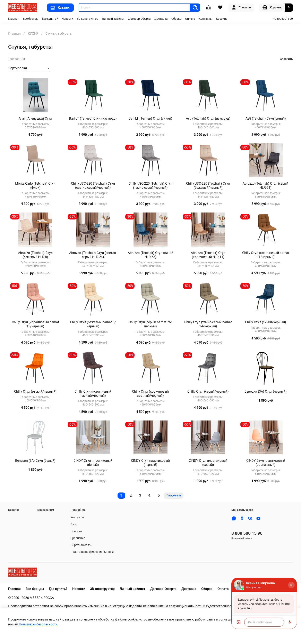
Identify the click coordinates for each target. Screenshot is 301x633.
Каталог (64, 7)
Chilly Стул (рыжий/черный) (35, 391)
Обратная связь (81, 545)
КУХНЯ (33, 33)
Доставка (161, 19)
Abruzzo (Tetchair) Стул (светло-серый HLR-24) (93, 255)
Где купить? (50, 19)
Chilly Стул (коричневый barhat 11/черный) (265, 255)
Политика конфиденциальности (92, 552)
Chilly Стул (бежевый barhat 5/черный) (93, 324)
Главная (13, 19)
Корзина (221, 19)
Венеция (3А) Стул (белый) (35, 461)
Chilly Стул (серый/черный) (208, 391)
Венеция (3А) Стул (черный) (265, 391)
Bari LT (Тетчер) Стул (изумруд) (93, 118)
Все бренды (30, 19)
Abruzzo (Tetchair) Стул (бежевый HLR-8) (35, 255)
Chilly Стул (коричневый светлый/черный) (150, 394)
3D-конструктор (87, 19)
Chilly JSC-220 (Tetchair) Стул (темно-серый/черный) (150, 186)
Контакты (205, 19)
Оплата (190, 19)
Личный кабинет (113, 19)
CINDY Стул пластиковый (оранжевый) (265, 463)
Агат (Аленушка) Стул (35, 118)
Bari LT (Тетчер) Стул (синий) (150, 118)
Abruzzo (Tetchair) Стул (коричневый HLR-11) (208, 255)
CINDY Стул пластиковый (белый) (93, 463)
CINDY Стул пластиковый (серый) (208, 463)
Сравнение (77, 538)
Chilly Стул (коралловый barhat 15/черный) (35, 324)
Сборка (176, 19)
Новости (67, 19)
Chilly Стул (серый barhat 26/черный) (150, 324)
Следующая (174, 495)
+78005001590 (283, 19)
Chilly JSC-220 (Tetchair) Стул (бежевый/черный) (208, 186)
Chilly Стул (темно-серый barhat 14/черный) (208, 324)
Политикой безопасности (38, 624)
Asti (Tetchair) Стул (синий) (266, 118)
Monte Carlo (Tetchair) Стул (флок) (35, 186)
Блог (73, 524)
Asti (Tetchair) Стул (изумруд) (208, 118)
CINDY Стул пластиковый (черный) (150, 463)
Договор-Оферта (139, 19)
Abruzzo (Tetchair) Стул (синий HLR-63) (150, 255)
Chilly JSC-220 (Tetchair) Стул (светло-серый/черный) (93, 186)
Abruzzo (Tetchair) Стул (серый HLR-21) (266, 186)
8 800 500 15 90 (247, 533)
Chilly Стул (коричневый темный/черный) (93, 394)
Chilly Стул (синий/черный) (265, 322)
